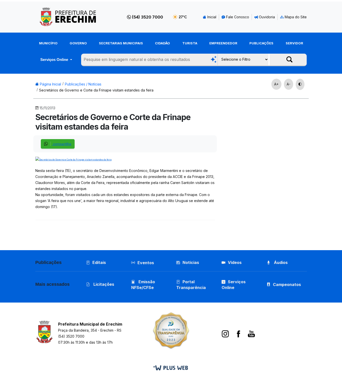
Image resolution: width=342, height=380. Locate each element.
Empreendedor (223, 43)
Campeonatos (287, 284)
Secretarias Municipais (121, 43)
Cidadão (162, 43)
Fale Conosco (237, 17)
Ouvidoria (266, 17)
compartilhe (61, 144)
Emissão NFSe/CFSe (143, 284)
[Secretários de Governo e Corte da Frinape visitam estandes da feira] (73, 159)
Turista (189, 43)
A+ (276, 84)
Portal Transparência (191, 284)
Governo (78, 43)
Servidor (294, 43)
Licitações (103, 284)
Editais (99, 262)
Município (48, 43)
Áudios (280, 262)
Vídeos (235, 262)
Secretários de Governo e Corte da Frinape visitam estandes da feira (96, 90)
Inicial (211, 17)
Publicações (261, 43)
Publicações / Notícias (83, 84)
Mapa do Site (295, 17)
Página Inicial (50, 84)
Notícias (191, 262)
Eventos (145, 262)
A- (288, 84)
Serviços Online (54, 59)
